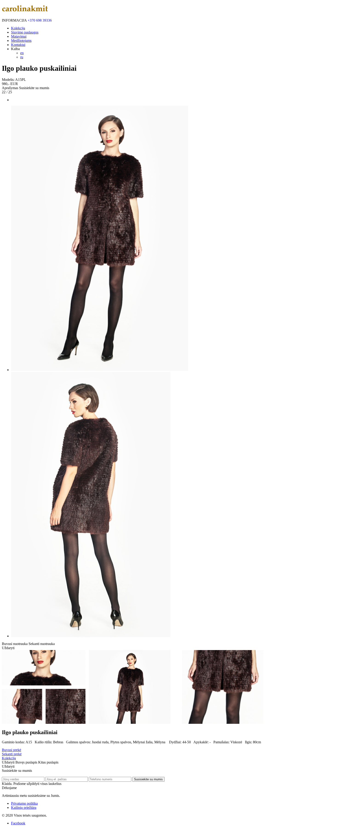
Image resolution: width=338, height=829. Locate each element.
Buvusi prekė (11, 750)
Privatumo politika (24, 803)
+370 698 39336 (40, 20)
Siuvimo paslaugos (24, 32)
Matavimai (18, 36)
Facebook (18, 823)
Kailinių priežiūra (23, 807)
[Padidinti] (99, 370)
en (22, 53)
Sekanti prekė (12, 754)
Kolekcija (18, 28)
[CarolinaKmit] (25, 9)
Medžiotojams (21, 40)
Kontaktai (18, 45)
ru (21, 57)
